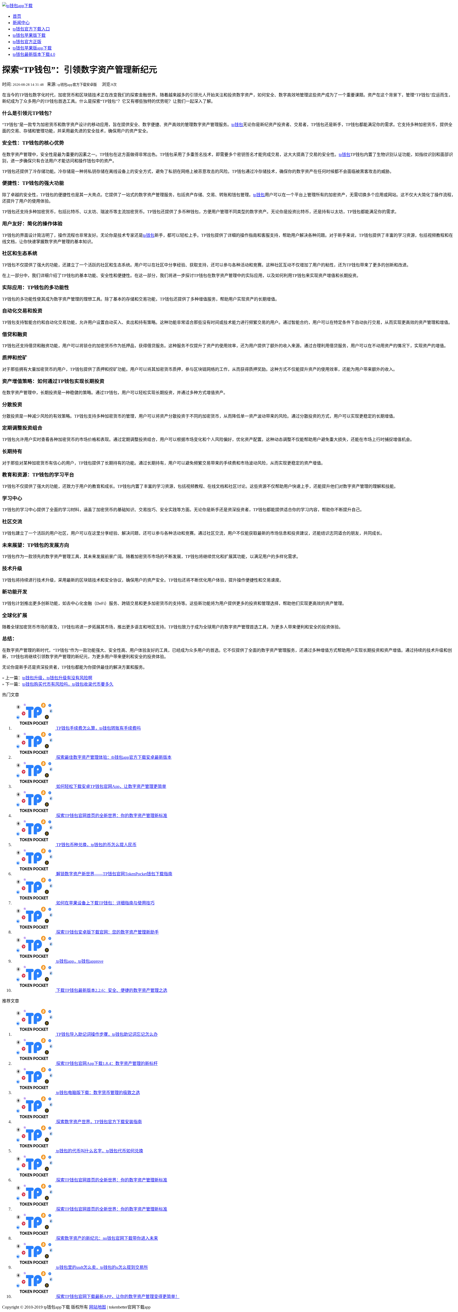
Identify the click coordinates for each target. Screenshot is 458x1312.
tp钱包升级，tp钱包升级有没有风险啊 (57, 678)
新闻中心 (21, 22)
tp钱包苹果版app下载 (32, 48)
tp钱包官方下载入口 (31, 29)
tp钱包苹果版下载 (29, 35)
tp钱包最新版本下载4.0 (34, 54)
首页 (17, 16)
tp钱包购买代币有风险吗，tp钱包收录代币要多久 (67, 684)
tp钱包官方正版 (27, 41)
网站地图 (97, 1307)
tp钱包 (237, 124)
